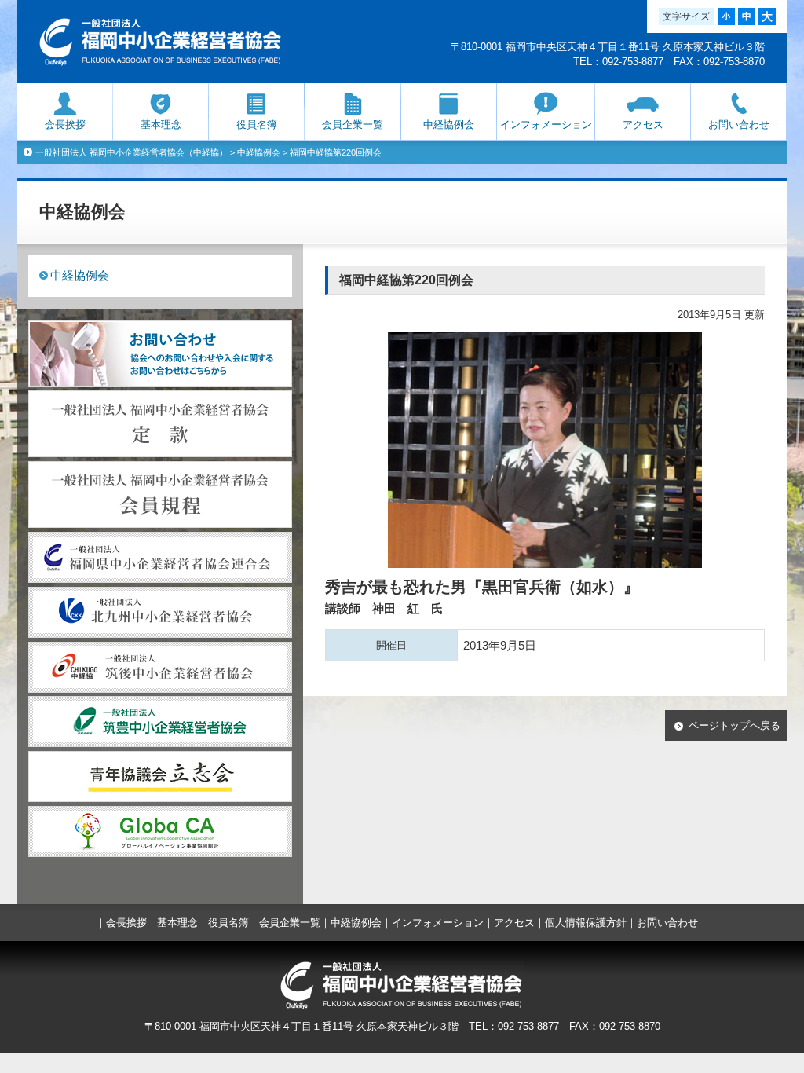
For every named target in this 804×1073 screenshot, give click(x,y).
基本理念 (161, 124)
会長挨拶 (65, 124)
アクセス (643, 124)
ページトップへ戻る (734, 725)
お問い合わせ (738, 124)
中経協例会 (448, 124)
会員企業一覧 (352, 124)
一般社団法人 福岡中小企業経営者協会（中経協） (131, 152)
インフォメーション (546, 124)
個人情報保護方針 (586, 922)
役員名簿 (256, 124)
